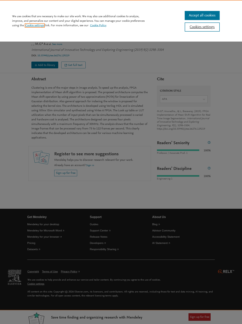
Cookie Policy (98, 25)
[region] (121, 21)
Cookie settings (34, 25)
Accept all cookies (202, 15)
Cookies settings (202, 27)
